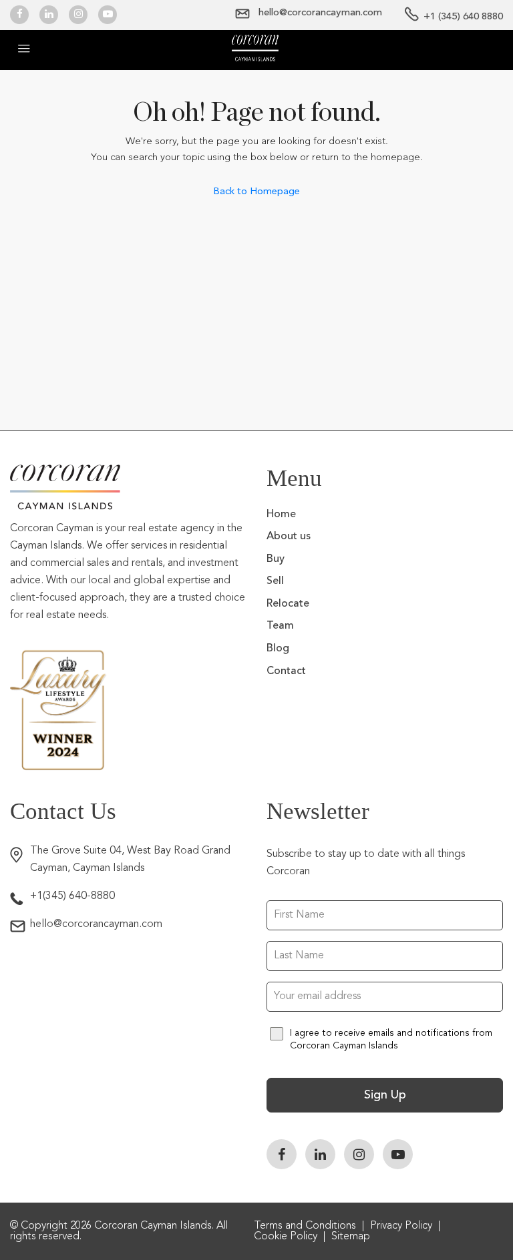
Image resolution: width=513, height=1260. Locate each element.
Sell (275, 581)
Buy (276, 559)
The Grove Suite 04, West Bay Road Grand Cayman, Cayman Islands (130, 860)
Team (280, 626)
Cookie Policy (285, 1236)
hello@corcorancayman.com (96, 924)
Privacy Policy (401, 1226)
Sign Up (385, 1095)
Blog (278, 648)
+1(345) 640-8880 (72, 896)
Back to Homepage (256, 191)
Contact (286, 671)
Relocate (288, 604)
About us (289, 536)
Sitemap (350, 1236)
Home (281, 514)
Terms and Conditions (305, 1226)
